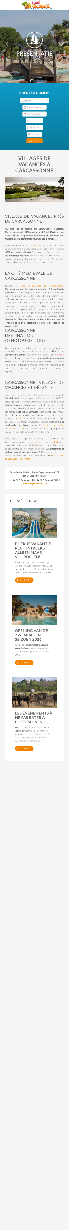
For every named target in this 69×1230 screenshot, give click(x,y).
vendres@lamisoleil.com (35, 483)
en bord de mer (18, 418)
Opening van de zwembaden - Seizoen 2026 (31, 634)
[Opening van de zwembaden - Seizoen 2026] (34, 610)
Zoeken (35, 141)
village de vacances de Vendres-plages (41, 285)
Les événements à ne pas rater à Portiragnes (33, 717)
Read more (24, 580)
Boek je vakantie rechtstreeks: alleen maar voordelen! (33, 550)
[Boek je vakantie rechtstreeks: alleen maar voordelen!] (34, 523)
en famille (39, 245)
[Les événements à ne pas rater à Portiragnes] (34, 692)
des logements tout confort (43, 441)
